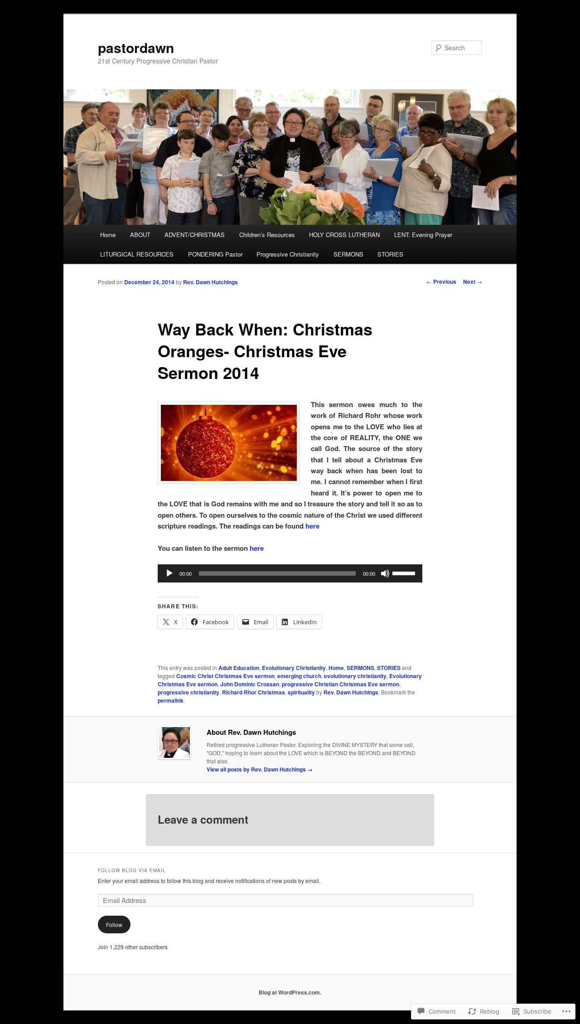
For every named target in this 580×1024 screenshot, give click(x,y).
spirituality (301, 692)
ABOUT (140, 234)
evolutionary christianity (355, 676)
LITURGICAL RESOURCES (137, 254)
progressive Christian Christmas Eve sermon (340, 684)
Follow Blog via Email (132, 870)
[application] (290, 573)
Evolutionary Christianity (294, 668)
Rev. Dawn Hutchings (210, 282)
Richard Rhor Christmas (253, 692)
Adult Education (238, 668)
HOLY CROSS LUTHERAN (344, 234)
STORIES (390, 254)
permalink (171, 700)
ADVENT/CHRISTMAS (194, 234)
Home (108, 234)
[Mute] (385, 573)
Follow (114, 924)
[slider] (405, 572)
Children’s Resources (267, 234)
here (312, 526)
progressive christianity (188, 692)
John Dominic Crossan (249, 684)
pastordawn (136, 47)
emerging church (299, 676)
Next (472, 281)
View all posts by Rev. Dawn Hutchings (260, 769)
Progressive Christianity (287, 254)
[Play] (169, 573)
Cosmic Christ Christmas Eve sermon (225, 676)
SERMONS (348, 254)
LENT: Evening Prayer (423, 234)
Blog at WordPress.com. (290, 992)
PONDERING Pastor (215, 254)
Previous (441, 281)
